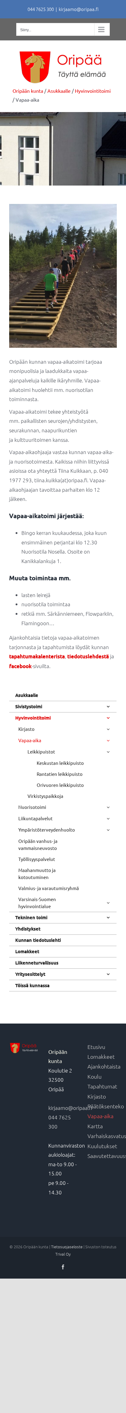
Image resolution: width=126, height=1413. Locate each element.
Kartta (95, 1125)
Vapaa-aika (100, 1115)
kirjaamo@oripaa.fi (78, 9)
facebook (20, 666)
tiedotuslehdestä (88, 656)
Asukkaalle (26, 695)
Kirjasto (96, 1096)
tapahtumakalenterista (37, 656)
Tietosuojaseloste (67, 1247)
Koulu (94, 1076)
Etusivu (96, 1046)
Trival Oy (63, 1254)
